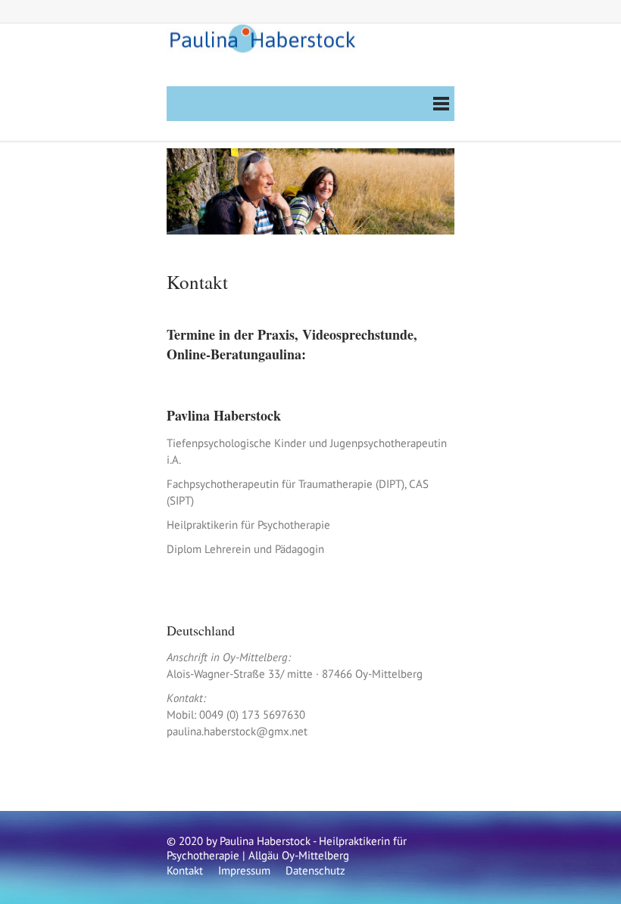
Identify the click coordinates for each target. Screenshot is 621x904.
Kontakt (185, 870)
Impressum (244, 870)
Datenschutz (315, 870)
